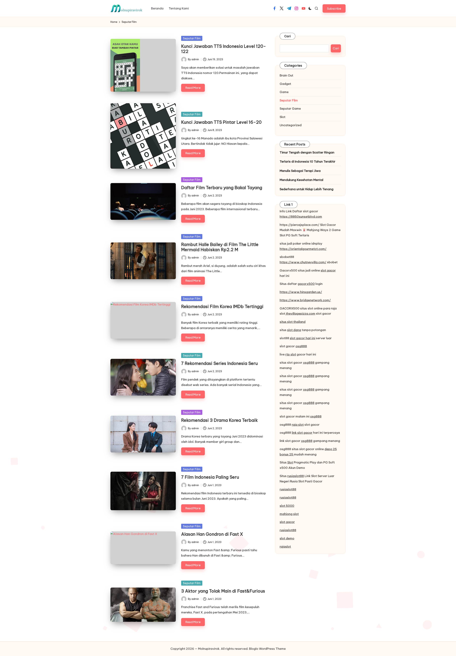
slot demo (287, 538)
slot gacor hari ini (302, 338)
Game (284, 92)
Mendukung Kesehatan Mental (301, 180)
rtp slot (290, 354)
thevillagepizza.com (300, 314)
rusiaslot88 (295, 476)
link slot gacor (302, 433)
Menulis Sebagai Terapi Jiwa (300, 171)
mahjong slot (289, 514)
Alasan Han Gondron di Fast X (212, 534)
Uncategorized (291, 125)
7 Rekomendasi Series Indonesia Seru (219, 363)
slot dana (294, 330)
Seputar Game (290, 109)
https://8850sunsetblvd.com (301, 217)
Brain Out (286, 75)
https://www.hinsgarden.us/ (301, 292)
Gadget (285, 84)
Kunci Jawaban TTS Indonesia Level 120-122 (223, 48)
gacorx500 (306, 284)
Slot (282, 117)
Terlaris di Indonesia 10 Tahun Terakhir (307, 161)
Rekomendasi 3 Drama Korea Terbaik (219, 420)
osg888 (301, 346)
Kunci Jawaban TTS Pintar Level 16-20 (221, 122)
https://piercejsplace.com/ (299, 225)
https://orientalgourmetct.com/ (303, 249)
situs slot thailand (292, 322)
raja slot (298, 425)
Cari (287, 36)
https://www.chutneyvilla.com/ (303, 262)
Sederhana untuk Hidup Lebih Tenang (306, 189)
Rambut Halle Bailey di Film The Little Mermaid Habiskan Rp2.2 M (219, 247)
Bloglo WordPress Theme (267, 649)
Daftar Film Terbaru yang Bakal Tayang (221, 187)
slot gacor (328, 270)
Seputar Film (192, 38)
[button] (334, 8)
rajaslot (285, 547)
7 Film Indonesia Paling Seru (210, 477)
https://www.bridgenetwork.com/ (305, 300)
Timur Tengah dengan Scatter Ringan (307, 152)
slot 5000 (287, 506)
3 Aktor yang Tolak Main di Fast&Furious (223, 591)
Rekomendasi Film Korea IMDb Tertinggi (222, 306)
